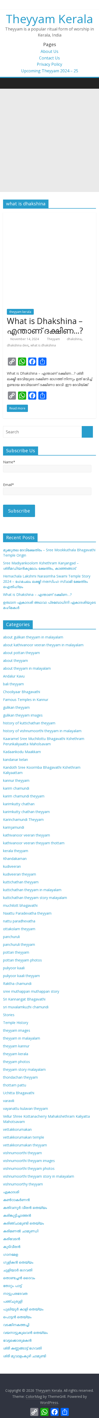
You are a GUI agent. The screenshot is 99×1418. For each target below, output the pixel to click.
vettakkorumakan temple (23, 1137)
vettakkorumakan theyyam (25, 1145)
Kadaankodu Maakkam (22, 751)
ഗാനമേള (10, 1254)
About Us (49, 51)
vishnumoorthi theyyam (22, 1152)
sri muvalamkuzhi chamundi (25, 1007)
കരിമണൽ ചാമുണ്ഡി (20, 1231)
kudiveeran (12, 866)
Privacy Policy (49, 64)
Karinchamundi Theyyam (23, 819)
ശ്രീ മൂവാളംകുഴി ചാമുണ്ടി (24, 1355)
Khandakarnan (15, 858)
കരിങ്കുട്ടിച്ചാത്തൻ (17, 1215)
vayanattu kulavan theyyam (25, 1108)
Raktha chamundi (17, 983)
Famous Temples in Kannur (25, 699)
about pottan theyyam (21, 652)
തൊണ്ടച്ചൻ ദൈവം (19, 1277)
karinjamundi (13, 827)
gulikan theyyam (16, 707)
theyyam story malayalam (24, 1069)
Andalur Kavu (14, 676)
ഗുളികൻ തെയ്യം (18, 1262)
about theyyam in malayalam (27, 668)
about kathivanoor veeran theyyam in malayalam (43, 644)
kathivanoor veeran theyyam (26, 835)
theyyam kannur (16, 1046)
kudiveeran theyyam (19, 874)
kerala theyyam (15, 850)
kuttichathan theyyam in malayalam (32, 889)
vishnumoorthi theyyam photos (29, 1168)
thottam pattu (14, 1085)
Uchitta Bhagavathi (18, 1092)
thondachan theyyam (20, 1077)
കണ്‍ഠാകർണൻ (16, 1199)
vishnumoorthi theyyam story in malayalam (38, 1176)
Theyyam (54, 339)
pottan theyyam (16, 952)
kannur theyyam (16, 780)
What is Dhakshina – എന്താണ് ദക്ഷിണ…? (45, 325)
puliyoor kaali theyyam (21, 975)
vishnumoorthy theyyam (23, 1184)
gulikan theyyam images (23, 715)
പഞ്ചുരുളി (12, 1301)
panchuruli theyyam (19, 944)
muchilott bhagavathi (20, 905)
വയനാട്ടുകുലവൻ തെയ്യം (25, 1332)
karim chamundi (16, 788)
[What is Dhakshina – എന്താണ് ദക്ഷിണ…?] (49, 215)
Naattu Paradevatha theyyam (27, 913)
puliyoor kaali (14, 967)
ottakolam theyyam (19, 928)
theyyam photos (16, 1061)
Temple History (15, 1022)
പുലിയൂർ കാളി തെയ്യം (23, 1309)
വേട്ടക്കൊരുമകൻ (17, 1340)
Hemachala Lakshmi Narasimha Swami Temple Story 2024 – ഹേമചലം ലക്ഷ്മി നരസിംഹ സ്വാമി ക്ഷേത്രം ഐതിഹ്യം (46, 581)
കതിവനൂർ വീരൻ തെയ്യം (25, 1207)
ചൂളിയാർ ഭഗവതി (17, 1270)
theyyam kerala (20, 312)
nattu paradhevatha (19, 921)
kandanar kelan (15, 759)
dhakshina (74, 339)
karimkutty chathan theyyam (26, 811)
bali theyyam (13, 684)
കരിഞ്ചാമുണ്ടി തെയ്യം (23, 1223)
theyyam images (16, 1030)
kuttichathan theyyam (21, 882)
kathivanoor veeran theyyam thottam (33, 843)
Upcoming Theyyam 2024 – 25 (49, 71)
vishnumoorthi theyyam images (29, 1160)
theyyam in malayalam (21, 1038)
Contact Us (49, 58)
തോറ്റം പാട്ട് (12, 1285)
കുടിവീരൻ (11, 1246)
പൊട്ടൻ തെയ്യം (17, 1316)
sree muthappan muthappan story (31, 991)
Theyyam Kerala (49, 18)
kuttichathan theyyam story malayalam (35, 897)
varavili (8, 1100)
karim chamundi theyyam (23, 796)
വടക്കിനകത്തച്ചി (16, 1324)
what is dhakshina (43, 345)
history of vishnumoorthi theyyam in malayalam (42, 730)
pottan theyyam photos (22, 960)
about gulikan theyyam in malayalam (33, 637)
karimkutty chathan (19, 803)
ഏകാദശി (11, 1191)
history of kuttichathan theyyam (29, 723)
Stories (8, 1014)
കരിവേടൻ (11, 1238)
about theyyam (15, 660)
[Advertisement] (49, 140)
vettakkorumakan (17, 1129)
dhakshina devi (17, 345)
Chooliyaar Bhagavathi (21, 691)
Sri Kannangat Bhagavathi (24, 999)
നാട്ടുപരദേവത (15, 1293)
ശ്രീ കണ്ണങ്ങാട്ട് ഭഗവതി (22, 1348)
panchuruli (11, 936)
